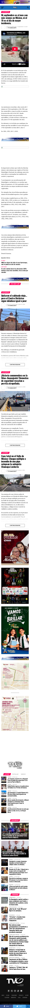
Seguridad (24, 997)
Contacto (21, 995)
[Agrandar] (26, 532)
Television (6, 997)
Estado (7, 995)
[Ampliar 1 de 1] (26, 570)
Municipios (13, 997)
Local (19, 997)
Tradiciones (14, 995)
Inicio (3, 995)
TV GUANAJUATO (12, 27)
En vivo (26, 995)
